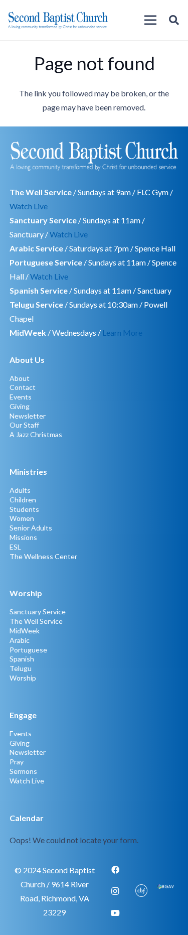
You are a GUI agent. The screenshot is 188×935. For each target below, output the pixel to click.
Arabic (20, 640)
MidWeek (25, 630)
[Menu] (150, 20)
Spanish (22, 658)
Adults (20, 490)
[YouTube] (115, 913)
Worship (23, 678)
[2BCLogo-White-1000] (94, 156)
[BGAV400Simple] (165, 891)
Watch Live (29, 206)
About (20, 378)
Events (21, 396)
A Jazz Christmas (36, 434)
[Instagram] (115, 891)
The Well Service (36, 621)
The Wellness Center (43, 556)
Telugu (21, 668)
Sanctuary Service (38, 611)
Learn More (122, 332)
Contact (23, 387)
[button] (174, 20)
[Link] (94, 829)
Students (24, 509)
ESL (15, 547)
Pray (17, 761)
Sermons (23, 771)
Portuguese (28, 649)
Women (22, 518)
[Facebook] (115, 870)
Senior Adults (31, 527)
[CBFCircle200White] (141, 891)
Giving (20, 406)
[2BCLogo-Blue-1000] (58, 20)
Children (23, 499)
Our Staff (24, 425)
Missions (23, 537)
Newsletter (28, 416)
